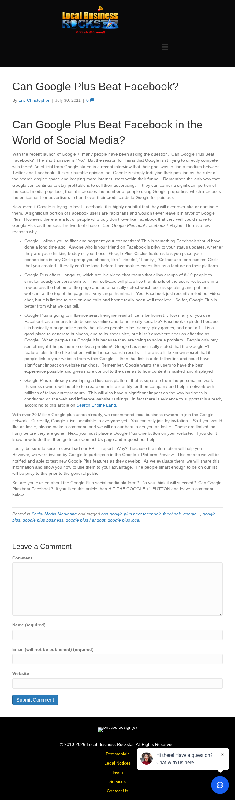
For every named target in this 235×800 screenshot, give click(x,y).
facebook (172, 513)
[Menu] (165, 47)
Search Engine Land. (96, 405)
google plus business (43, 520)
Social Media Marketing (54, 513)
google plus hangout (85, 520)
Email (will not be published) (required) (53, 649)
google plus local (124, 520)
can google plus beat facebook (131, 513)
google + (191, 513)
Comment (22, 557)
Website (20, 673)
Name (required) (29, 624)
